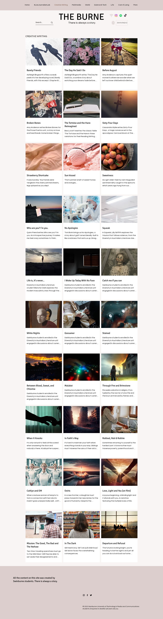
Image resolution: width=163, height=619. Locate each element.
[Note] (113, 23)
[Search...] (51, 22)
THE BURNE (81, 16)
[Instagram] (116, 15)
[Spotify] (120, 15)
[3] (111, 15)
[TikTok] (125, 15)
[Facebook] (87, 595)
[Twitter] (91, 595)
